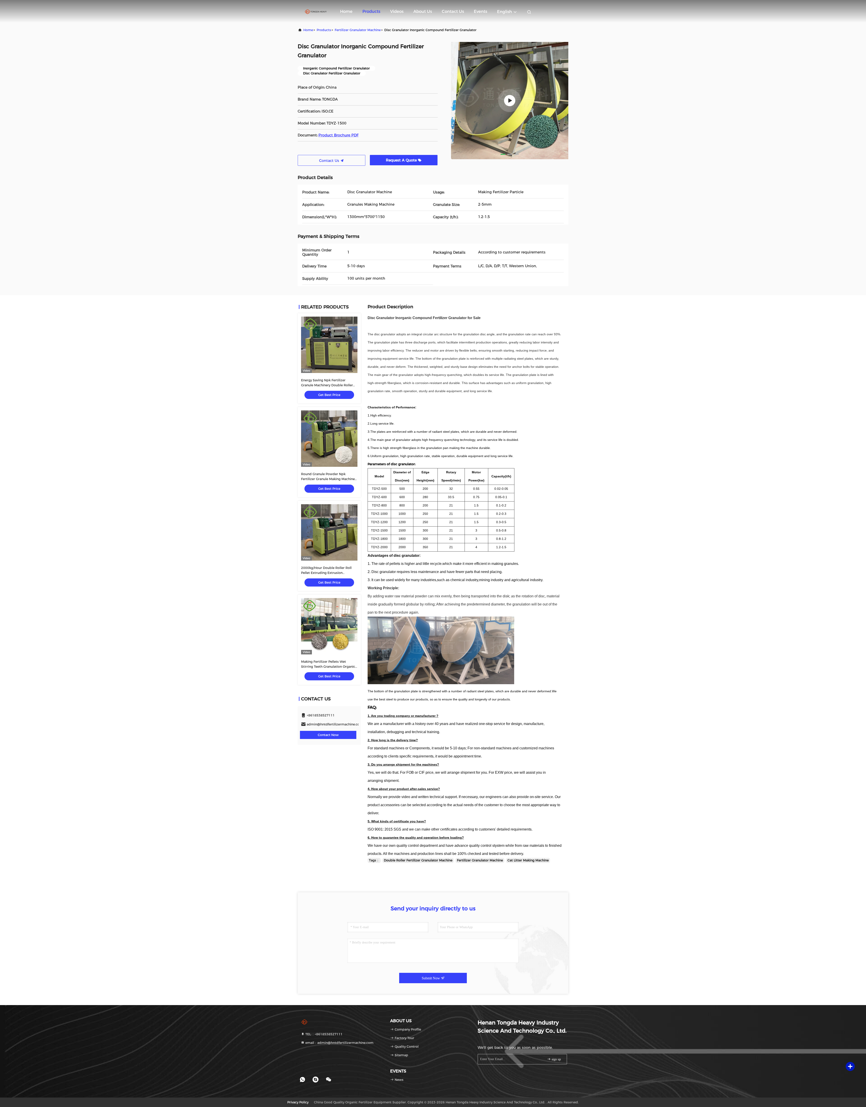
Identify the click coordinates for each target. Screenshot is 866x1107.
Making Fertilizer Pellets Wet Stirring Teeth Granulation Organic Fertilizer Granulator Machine (328, 667)
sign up (556, 1059)
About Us (422, 11)
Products (371, 11)
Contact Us (453, 11)
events (480, 11)
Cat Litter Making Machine (528, 860)
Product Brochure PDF (338, 135)
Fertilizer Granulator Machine (358, 30)
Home (346, 11)
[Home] (315, 11)
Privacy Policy (298, 1102)
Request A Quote (402, 160)
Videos (396, 11)
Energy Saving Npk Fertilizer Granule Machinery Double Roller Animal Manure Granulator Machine (329, 385)
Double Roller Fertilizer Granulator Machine (418, 860)
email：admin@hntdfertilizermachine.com (338, 1043)
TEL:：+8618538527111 (323, 1034)
